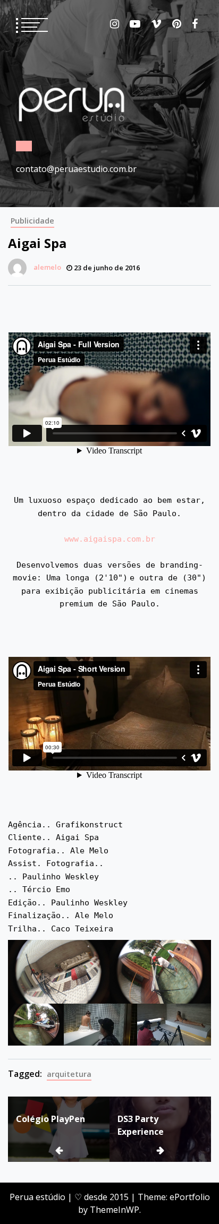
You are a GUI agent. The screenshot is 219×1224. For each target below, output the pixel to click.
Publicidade (32, 221)
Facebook (195, 24)
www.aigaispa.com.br (109, 539)
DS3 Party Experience (140, 1125)
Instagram (114, 24)
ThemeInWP (114, 1210)
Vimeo (156, 24)
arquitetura (69, 1074)
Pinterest (177, 24)
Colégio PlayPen (50, 1119)
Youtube (135, 24)
